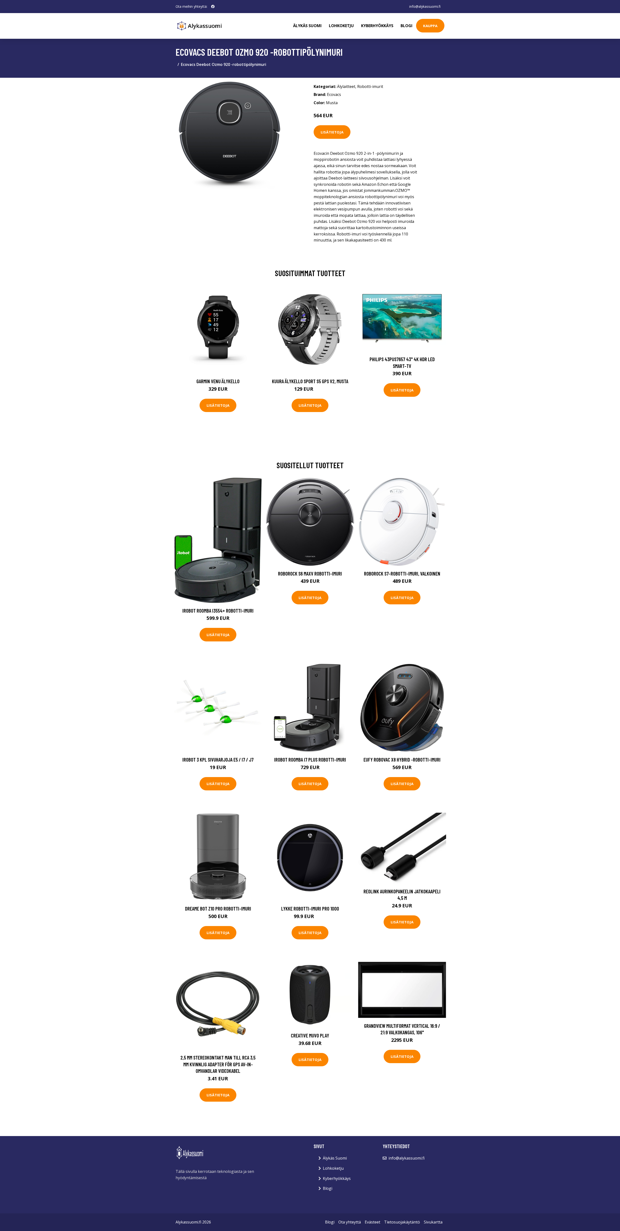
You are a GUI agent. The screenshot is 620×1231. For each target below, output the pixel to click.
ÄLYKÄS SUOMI (307, 25)
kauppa (430, 25)
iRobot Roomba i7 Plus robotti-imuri (310, 759)
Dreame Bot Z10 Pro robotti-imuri (218, 908)
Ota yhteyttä (349, 1222)
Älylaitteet (346, 86)
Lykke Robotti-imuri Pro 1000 (310, 908)
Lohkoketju (341, 25)
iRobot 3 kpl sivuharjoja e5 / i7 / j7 (218, 759)
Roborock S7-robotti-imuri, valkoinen (402, 573)
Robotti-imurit (370, 86)
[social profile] (213, 6)
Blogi (406, 25)
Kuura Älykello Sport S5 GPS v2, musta (310, 381)
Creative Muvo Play (310, 1035)
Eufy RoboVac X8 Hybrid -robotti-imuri (402, 759)
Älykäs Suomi (335, 1158)
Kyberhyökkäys (377, 25)
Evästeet (372, 1222)
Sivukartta (433, 1222)
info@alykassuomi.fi (425, 6)
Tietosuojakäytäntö (402, 1222)
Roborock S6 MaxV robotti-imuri (310, 573)
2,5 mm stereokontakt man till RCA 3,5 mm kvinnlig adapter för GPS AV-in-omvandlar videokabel (218, 1064)
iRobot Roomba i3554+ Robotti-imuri (218, 611)
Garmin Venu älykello (218, 381)
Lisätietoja (332, 132)
